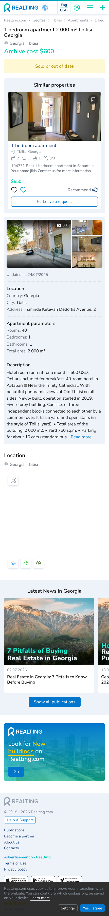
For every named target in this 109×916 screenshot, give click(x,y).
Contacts (11, 848)
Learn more (40, 897)
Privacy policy (15, 869)
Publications (14, 830)
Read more (81, 437)
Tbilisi (57, 20)
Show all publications (54, 702)
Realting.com (15, 20)
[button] (45, 7)
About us (11, 842)
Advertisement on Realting (27, 857)
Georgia (39, 20)
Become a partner (19, 836)
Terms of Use (15, 863)
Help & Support (20, 820)
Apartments (78, 20)
